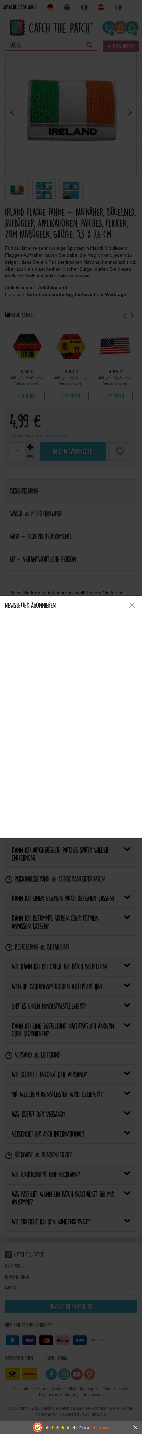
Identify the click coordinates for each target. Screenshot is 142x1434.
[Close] (132, 605)
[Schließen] (135, 1427)
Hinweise (100, 1427)
